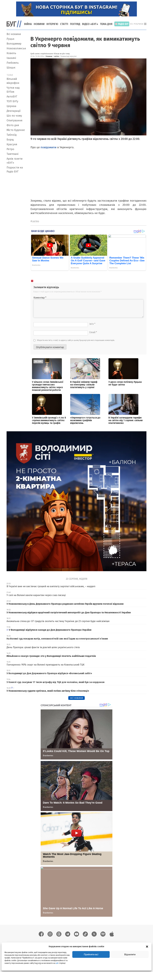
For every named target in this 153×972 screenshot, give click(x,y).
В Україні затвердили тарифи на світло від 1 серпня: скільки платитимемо (125, 420)
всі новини (76, 697)
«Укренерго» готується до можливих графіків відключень (85, 420)
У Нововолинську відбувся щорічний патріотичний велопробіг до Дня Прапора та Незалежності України (69, 612)
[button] (147, 946)
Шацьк (11, 67)
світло (56, 56)
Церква (11, 106)
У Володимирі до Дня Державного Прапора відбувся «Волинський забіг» (49, 673)
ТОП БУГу (12, 101)
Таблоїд (12, 134)
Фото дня (13, 125)
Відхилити (130, 954)
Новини (39, 24)
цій (57, 963)
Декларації (14, 111)
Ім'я (92, 324)
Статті (64, 24)
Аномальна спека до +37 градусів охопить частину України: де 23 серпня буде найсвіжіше (58, 621)
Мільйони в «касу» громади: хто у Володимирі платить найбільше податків (51, 656)
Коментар (39, 297)
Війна (28, 24)
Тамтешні (12, 154)
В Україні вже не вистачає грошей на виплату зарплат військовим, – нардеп (51, 586)
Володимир (14, 43)
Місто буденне (16, 130)
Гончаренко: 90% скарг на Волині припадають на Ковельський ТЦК (45, 664)
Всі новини (14, 34)
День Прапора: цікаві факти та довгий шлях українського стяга (43, 647)
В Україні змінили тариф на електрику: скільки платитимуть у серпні (83, 384)
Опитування (14, 120)
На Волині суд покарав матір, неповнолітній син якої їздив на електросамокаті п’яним (57, 638)
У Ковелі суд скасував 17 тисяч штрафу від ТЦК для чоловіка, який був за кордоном (55, 682)
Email (93, 332)
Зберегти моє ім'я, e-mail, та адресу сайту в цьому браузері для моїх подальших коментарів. (76, 340)
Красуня (12, 144)
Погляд (75, 24)
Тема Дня (106, 24)
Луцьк (10, 38)
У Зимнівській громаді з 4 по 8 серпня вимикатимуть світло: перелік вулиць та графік (49, 420)
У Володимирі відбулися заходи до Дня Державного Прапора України (50, 629)
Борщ (10, 139)
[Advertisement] (17, 219)
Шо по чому (14, 115)
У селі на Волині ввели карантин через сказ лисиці (36, 595)
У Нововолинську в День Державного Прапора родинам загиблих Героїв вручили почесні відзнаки (65, 603)
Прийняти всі (91, 954)
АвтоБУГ (12, 96)
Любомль (13, 62)
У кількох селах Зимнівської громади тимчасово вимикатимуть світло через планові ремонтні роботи (47, 385)
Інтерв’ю (52, 24)
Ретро (10, 149)
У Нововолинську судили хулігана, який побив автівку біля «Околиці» (48, 690)
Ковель (11, 53)
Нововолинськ (16, 48)
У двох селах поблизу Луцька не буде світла (125, 383)
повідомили (48, 147)
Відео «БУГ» (90, 24)
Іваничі (11, 58)
